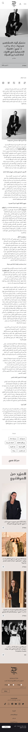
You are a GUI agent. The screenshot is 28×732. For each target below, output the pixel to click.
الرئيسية (14, 710)
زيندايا (14, 450)
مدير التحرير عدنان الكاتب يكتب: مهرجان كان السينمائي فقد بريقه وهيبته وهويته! (15, 649)
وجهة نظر (24, 65)
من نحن (14, 718)
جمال (11, 684)
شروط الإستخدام (14, 714)
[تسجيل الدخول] (20, 4)
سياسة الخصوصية (14, 722)
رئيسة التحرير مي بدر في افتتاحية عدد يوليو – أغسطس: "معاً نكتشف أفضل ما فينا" (14, 560)
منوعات (6, 684)
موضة (19, 684)
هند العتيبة (12, 446)
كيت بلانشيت (5, 270)
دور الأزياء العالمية (22, 149)
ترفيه (25, 654)
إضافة (5, 691)
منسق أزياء (22, 438)
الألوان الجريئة (22, 446)
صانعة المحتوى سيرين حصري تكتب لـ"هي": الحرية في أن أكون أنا (15, 522)
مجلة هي (14, 58)
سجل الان (6, 727)
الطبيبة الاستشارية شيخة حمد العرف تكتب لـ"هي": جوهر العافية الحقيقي (14, 610)
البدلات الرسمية (10, 442)
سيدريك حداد (13, 438)
